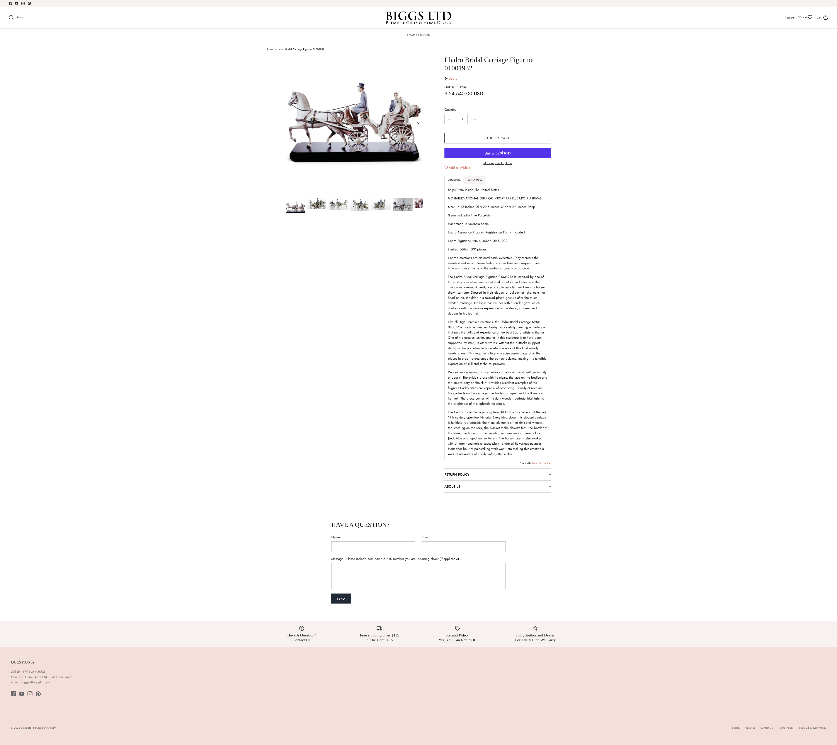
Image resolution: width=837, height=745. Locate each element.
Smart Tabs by (539, 463)
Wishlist (803, 17)
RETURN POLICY (456, 474)
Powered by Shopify (44, 728)
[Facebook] (10, 3)
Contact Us (766, 728)
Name (335, 537)
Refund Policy (785, 728)
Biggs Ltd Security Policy (812, 728)
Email (425, 537)
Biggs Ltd (26, 728)
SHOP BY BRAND (418, 34)
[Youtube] (16, 3)
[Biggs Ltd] (418, 18)
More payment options (497, 163)
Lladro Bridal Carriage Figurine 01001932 (300, 49)
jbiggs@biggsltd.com (35, 682)
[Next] (418, 124)
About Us (750, 728)
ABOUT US (452, 486)
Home (269, 49)
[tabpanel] (497, 322)
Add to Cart (497, 138)
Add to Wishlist (460, 167)
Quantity (450, 109)
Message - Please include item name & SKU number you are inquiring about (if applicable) (395, 559)
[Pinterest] (29, 3)
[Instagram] (23, 3)
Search (736, 728)
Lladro (453, 78)
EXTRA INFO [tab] (475, 180)
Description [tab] (454, 180)
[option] (354, 124)
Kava (549, 463)
